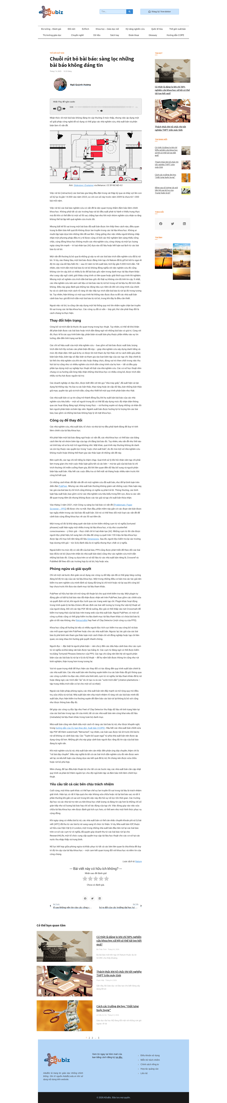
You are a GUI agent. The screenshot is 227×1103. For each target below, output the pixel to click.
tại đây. (119, 1057)
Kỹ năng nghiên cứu (135, 29)
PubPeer (63, 486)
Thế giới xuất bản (177, 29)
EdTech (85, 29)
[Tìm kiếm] (129, 11)
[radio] (84, 879)
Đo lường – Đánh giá (51, 29)
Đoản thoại (134, 35)
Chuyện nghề (77, 35)
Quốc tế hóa (157, 29)
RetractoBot (81, 620)
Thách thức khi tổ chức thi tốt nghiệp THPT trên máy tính (119, 973)
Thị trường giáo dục (52, 35)
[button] (85, 898)
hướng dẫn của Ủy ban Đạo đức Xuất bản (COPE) (80, 728)
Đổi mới (71, 29)
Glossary (153, 35)
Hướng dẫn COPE (175, 35)
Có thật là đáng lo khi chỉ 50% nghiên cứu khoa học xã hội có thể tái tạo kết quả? (119, 940)
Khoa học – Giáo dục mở (107, 29)
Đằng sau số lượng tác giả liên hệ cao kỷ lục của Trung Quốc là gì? (166, 190)
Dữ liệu (96, 35)
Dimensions (93, 539)
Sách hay (114, 35)
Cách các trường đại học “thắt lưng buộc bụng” (165, 176)
